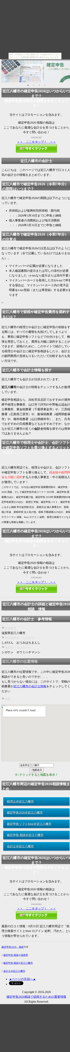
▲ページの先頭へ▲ (22, 979)
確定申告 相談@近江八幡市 (18, 963)
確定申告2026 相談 (12, 947)
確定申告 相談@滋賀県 (15, 955)
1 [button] (28, 85)
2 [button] (33, 85)
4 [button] (45, 85)
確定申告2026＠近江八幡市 (25, 812)
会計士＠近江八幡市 (20, 846)
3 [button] (39, 85)
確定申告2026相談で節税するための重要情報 (36, 996)
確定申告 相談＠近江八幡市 (25, 835)
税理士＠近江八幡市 (20, 801)
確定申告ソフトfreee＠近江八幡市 (29, 823)
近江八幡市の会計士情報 (29, 686)
